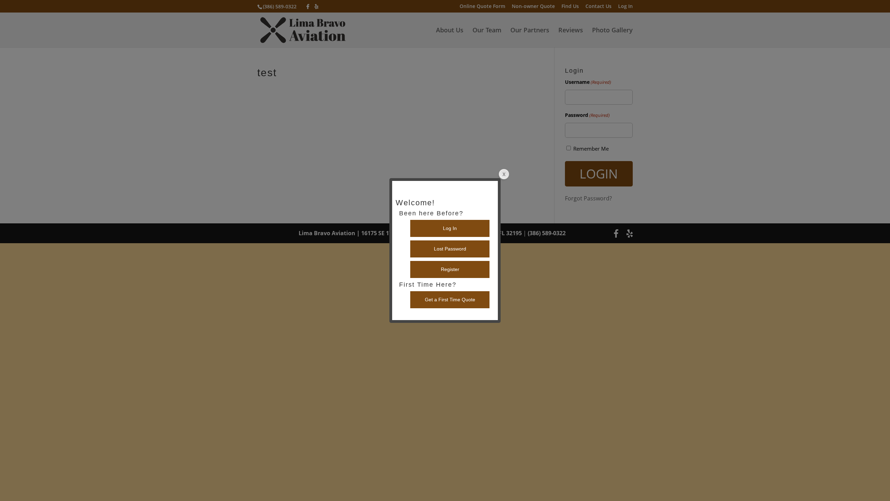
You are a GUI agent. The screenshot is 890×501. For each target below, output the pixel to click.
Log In (450, 228)
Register (450, 269)
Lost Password (450, 249)
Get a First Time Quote (450, 299)
